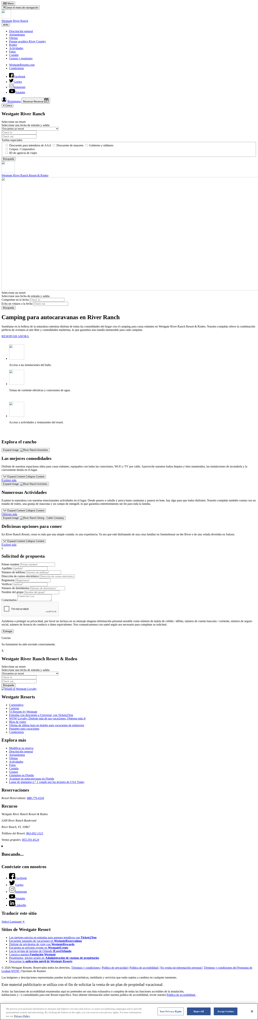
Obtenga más (9, 514)
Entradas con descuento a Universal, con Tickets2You (41, 715)
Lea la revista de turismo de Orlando (40, 951)
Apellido (7, 568)
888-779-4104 (35, 798)
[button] (24, 477)
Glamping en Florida (21, 775)
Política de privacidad (115, 967)
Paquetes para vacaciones (24, 728)
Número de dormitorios (15, 588)
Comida (14, 55)
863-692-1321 (34, 833)
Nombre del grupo (12, 592)
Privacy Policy (22, 1016)
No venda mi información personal (181, 967)
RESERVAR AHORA (15, 336)
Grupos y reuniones (20, 58)
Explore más (9, 480)
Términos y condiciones (85, 967)
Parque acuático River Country (27, 41)
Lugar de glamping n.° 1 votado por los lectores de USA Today (46, 782)
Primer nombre (10, 564)
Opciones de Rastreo (33, 971)
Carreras (14, 708)
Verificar (7, 584)
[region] (129, 1011)
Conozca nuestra (32, 954)
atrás (5, 24)
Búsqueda (8, 307)
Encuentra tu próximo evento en (38, 947)
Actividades (16, 48)
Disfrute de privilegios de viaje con (41, 944)
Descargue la (40, 961)
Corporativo (16, 704)
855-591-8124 (30, 839)
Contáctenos (16, 68)
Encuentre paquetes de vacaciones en (45, 940)
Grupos (13, 771)
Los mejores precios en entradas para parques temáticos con (53, 937)
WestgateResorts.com (22, 64)
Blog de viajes (17, 721)
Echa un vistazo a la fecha (17, 303)
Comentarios (9, 600)
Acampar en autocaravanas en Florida (31, 778)
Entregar (7, 631)
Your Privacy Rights (171, 1011)
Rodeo (13, 44)
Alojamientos (17, 34)
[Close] (252, 1011)
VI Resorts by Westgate (23, 711)
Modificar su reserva (21, 748)
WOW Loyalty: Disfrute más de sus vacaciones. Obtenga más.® (47, 718)
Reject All (199, 1011)
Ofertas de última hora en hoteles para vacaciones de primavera (46, 725)
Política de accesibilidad (144, 967)
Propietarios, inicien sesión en (54, 957)
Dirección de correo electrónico (20, 576)
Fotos (12, 51)
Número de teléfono (13, 572)
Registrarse (14, 101)
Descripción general (21, 31)
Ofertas (13, 38)
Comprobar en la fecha (15, 299)
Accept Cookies (225, 1011)
